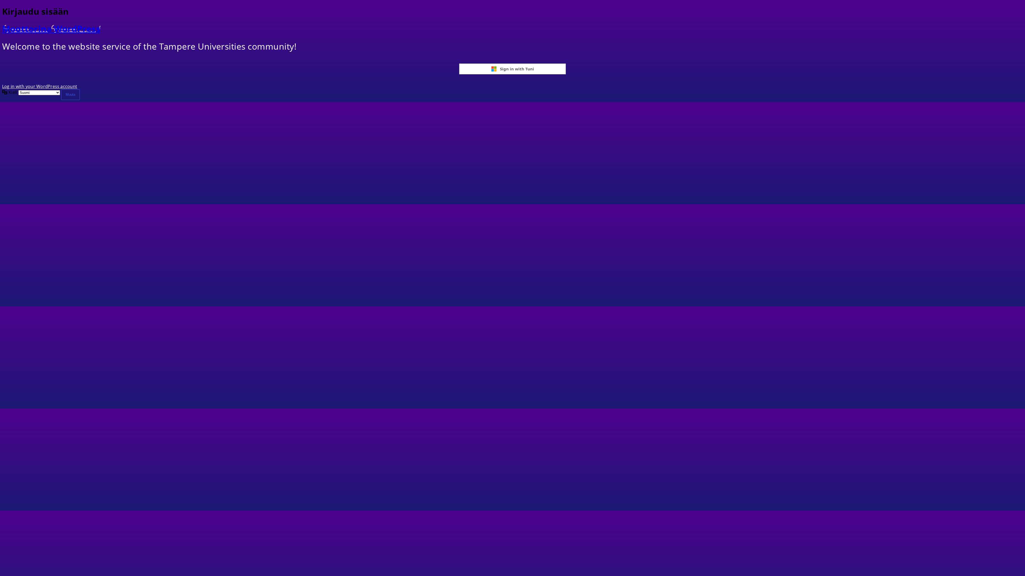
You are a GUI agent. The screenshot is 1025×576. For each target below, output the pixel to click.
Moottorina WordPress (51, 28)
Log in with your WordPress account (39, 86)
